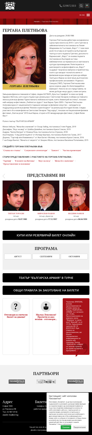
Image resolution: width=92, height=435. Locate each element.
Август (18, 256)
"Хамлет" (55, 150)
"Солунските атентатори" (36, 150)
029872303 (69, 5)
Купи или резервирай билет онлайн (46, 235)
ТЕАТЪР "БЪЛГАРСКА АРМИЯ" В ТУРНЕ (46, 278)
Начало (37, 21)
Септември (46, 256)
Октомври (74, 256)
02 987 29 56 (12, 412)
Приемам (65, 427)
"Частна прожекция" (72, 150)
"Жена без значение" (64, 160)
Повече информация (64, 424)
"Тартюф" (7, 160)
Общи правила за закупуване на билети (46, 290)
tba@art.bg (13, 415)
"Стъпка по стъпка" (12, 150)
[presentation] (4, 176)
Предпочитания (80, 427)
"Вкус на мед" (44, 160)
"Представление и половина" (17, 163)
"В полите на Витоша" (24, 160)
